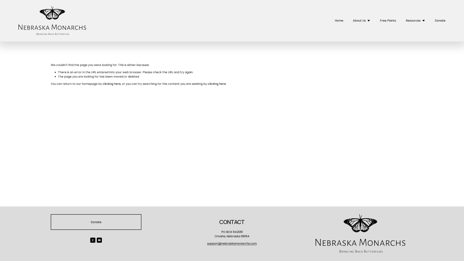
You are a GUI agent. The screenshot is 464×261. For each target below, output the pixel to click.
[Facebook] (92, 240)
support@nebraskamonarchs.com (232, 243)
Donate (440, 20)
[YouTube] (99, 240)
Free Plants (388, 20)
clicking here (112, 84)
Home (339, 20)
